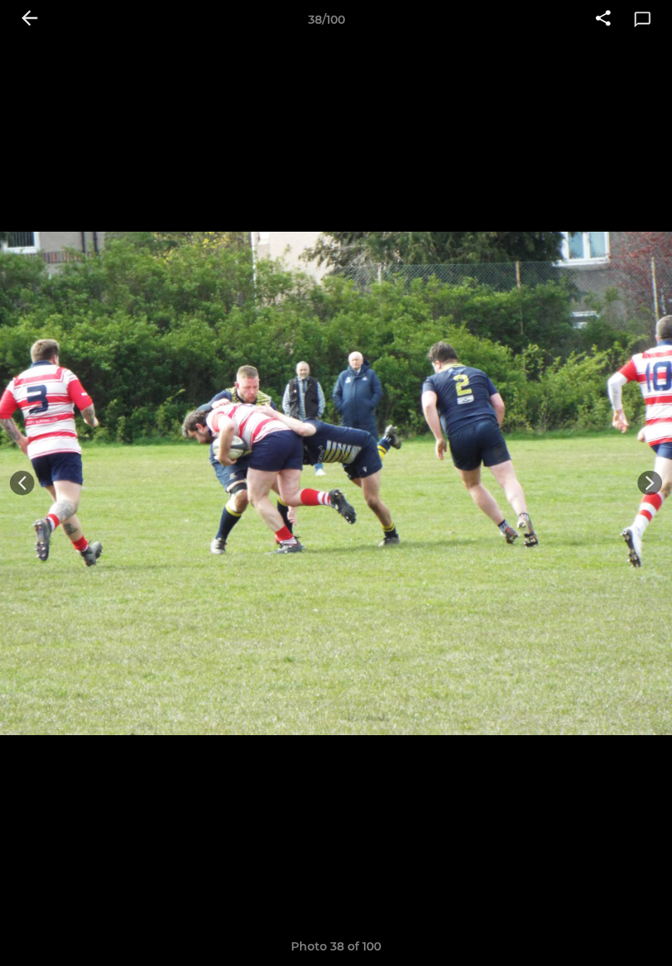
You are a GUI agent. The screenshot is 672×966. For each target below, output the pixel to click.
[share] (603, 19)
